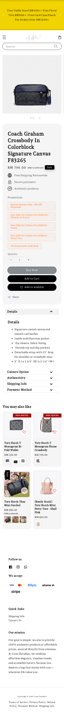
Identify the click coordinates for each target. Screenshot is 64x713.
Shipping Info (17, 616)
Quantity (12, 254)
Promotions (15, 197)
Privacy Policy (38, 702)
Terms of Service (18, 702)
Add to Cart (32, 278)
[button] (4, 37)
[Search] (56, 46)
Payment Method (27, 706)
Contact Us (15, 620)
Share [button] (15, 297)
